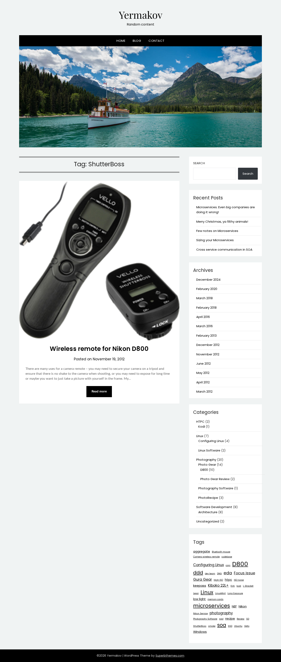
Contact (157, 40)
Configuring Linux (211, 441)
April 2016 (203, 317)
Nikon (243, 606)
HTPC (200, 421)
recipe (230, 618)
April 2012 (203, 382)
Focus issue (244, 573)
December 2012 (207, 345)
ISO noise (239, 580)
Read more (99, 391)
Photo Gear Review (215, 479)
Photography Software (215, 488)
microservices (211, 605)
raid (221, 618)
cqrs (228, 565)
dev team (210, 573)
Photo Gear (207, 464)
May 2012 (202, 373)
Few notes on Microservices (217, 231)
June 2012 (203, 363)
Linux (199, 436)
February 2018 (206, 307)
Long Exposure (235, 593)
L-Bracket (248, 586)
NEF (234, 606)
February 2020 (206, 289)
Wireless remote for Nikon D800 (99, 348)
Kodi (201, 426)
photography (221, 613)
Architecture (207, 512)
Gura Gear (202, 579)
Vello (246, 626)
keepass (199, 585)
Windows (200, 631)
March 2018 (204, 298)
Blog (137, 40)
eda (228, 573)
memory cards (215, 599)
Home (120, 40)
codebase (227, 556)
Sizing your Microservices (215, 240)
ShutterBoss (199, 626)
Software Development (214, 507)
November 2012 (207, 354)
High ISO (218, 580)
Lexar (196, 593)
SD (247, 618)
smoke (211, 626)
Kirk (233, 586)
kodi (239, 586)
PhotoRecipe (208, 498)
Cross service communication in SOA (224, 249)
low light (199, 599)
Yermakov (140, 14)
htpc (228, 579)
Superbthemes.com (170, 656)
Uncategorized (207, 521)
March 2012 (204, 391)
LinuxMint (220, 593)
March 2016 (204, 326)
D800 (204, 470)
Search (199, 163)
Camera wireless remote (206, 556)
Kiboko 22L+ (218, 585)
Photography (206, 459)
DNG (219, 573)
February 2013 (206, 335)
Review (240, 618)
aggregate (201, 551)
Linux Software (209, 450)
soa (221, 625)
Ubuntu (238, 626)
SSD (230, 626)
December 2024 (208, 279)
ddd (198, 572)
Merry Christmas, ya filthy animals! (222, 221)
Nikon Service (200, 613)
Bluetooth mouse (221, 551)
